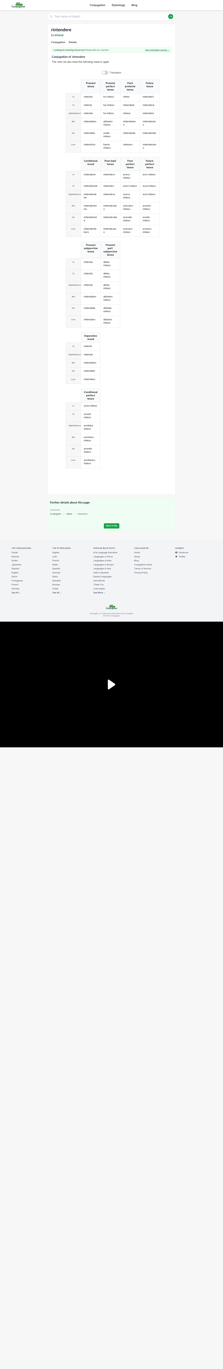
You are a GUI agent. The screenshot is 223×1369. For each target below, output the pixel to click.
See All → (16, 592)
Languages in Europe (103, 564)
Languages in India (102, 560)
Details (73, 42)
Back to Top (111, 526)
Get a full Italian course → (157, 50)
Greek (15, 552)
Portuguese (17, 580)
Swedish (56, 580)
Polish (55, 588)
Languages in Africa (103, 556)
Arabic (15, 560)
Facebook (183, 552)
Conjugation (97, 5)
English (15, 572)
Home (137, 552)
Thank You (98, 584)
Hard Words (99, 580)
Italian (69, 514)
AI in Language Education (105, 552)
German (15, 588)
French (15, 584)
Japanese (16, 564)
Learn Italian (99, 588)
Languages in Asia (102, 568)
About (137, 556)
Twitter (182, 556)
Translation (115, 72)
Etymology (118, 5)
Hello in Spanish (101, 572)
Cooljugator (55, 514)
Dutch (14, 576)
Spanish (15, 568)
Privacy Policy (141, 572)
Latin (54, 556)
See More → (99, 592)
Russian (15, 556)
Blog (134, 5)
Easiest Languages (102, 576)
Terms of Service (142, 568)
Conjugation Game (143, 564)
